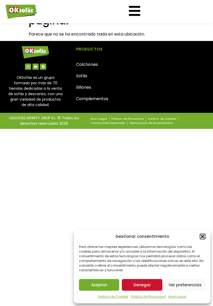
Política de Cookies (113, 296)
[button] (202, 236)
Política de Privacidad (148, 296)
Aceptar (99, 285)
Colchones (87, 64)
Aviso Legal (177, 296)
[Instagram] (28, 67)
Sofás (81, 76)
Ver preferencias (185, 285)
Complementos (92, 99)
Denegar (142, 285)
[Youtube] (35, 67)
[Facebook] (43, 67)
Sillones (83, 87)
